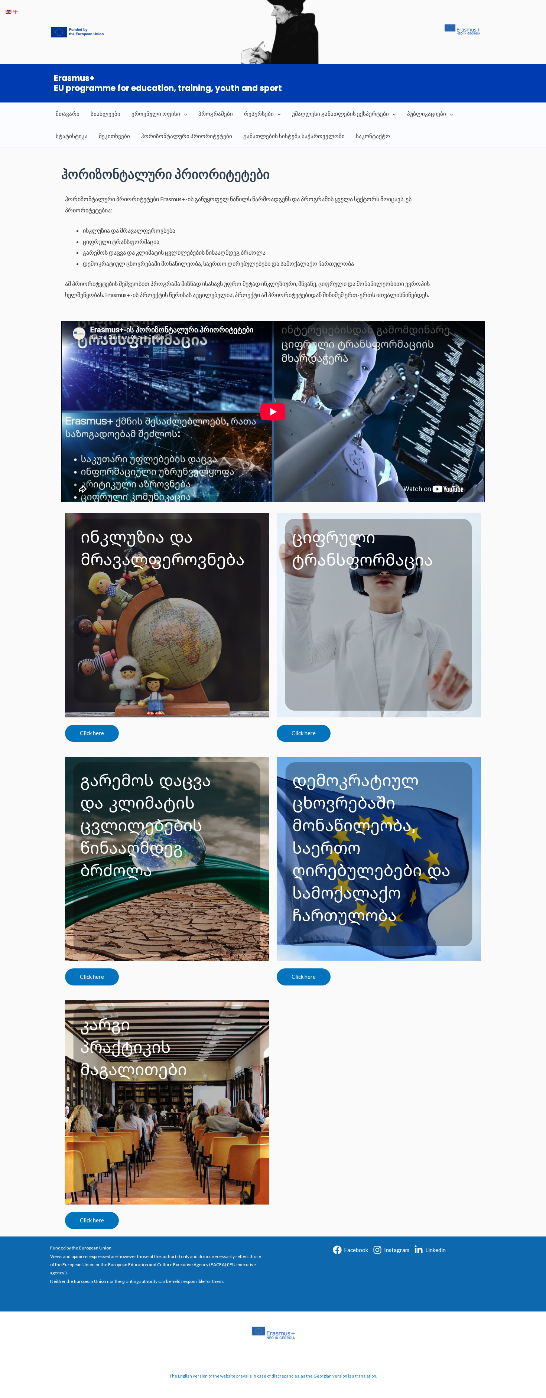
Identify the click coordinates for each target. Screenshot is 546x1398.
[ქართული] (15, 10)
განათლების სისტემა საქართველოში (294, 136)
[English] (9, 10)
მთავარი (67, 113)
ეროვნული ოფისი (155, 113)
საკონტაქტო (373, 136)
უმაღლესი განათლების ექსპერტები (340, 113)
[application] (183, 113)
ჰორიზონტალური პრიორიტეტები (186, 136)
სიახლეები (105, 113)
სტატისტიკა (72, 136)
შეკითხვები (114, 136)
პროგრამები (215, 113)
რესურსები (259, 113)
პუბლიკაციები (426, 113)
